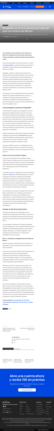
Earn (20, 410)
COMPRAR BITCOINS (39, 6)
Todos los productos (30, 413)
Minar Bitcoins (39, 406)
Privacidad (16, 429)
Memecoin (38, 3)
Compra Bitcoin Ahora (27, 390)
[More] (25, 48)
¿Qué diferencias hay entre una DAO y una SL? (27, 329)
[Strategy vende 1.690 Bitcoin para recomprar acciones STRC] (30, 355)
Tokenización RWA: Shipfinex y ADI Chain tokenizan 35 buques (18, 361)
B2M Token (28, 409)
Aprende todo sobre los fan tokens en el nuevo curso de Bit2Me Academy (9, 330)
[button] (45, 6)
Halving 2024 (32, 6)
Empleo (47, 413)
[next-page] (5, 365)
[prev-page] (3, 365)
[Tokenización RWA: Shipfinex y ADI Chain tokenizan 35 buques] (18, 355)
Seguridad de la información (28, 429)
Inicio (4, 10)
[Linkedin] (13, 48)
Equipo (47, 404)
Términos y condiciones (8, 429)
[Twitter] (7, 48)
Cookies (20, 429)
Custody (28, 411)
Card (20, 412)
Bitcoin (19, 3)
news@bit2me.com (7, 408)
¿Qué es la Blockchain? (41, 412)
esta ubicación (44, 425)
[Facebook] (4, 48)
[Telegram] (22, 48)
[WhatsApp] (10, 48)
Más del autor (17, 348)
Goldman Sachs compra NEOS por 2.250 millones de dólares (7, 361)
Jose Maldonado (7, 36)
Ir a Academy (39, 414)
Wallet (20, 404)
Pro (26, 404)
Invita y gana (48, 406)
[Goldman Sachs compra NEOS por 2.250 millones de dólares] (7, 355)
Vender (20, 408)
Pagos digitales (47, 3)
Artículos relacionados (8, 348)
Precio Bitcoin (39, 408)
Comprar (21, 406)
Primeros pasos (39, 404)
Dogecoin (25, 3)
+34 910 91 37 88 (6, 410)
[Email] (19, 48)
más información (37, 419)
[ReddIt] (16, 48)
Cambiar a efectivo (40, 410)
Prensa (47, 409)
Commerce (21, 414)
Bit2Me (13, 3)
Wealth (27, 406)
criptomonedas (8, 65)
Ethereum (32, 3)
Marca (47, 411)
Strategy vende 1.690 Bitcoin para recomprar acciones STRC (29, 361)
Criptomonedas (26, 6)
